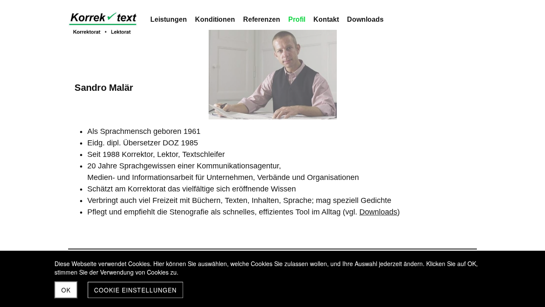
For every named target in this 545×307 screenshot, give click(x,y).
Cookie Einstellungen (135, 290)
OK (66, 290)
